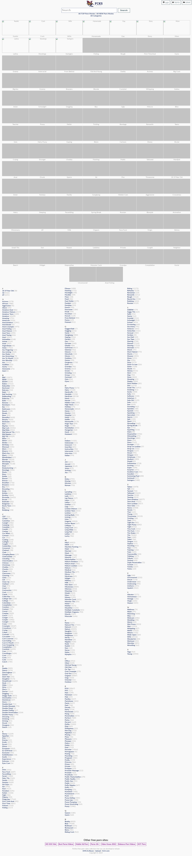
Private (67, 766)
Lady (66, 496)
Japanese (68, 466)
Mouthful (68, 608)
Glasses (68, 352)
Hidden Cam (70, 403)
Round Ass (131, 299)
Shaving (130, 345)
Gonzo (67, 360)
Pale (66, 697)
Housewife (69, 421)
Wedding (130, 620)
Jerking (68, 470)
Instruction (69, 449)
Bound (4, 478)
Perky (67, 720)
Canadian (6, 527)
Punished (68, 792)
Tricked (130, 560)
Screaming (131, 324)
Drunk (4, 723)
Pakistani (68, 695)
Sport (129, 421)
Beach (4, 411)
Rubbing (130, 301)
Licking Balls (70, 515)
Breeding (5, 489)
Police (67, 743)
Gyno (67, 381)
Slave (129, 377)
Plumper (68, 741)
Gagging (68, 331)
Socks (129, 392)
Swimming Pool (133, 476)
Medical (68, 570)
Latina (67, 502)
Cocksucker (7, 590)
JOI (66, 462)
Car (3, 538)
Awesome (6, 369)
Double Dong (7, 708)
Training (130, 550)
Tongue (130, 541)
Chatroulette (7, 556)
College (5, 601)
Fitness (67, 288)
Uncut (129, 580)
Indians (67, 441)
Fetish (4, 793)
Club (4, 586)
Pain (66, 693)
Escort (4, 744)
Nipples (68, 642)
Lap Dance (69, 498)
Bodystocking (7, 468)
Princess (68, 762)
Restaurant (69, 828)
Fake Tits (5, 778)
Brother (5, 495)
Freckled (68, 314)
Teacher (130, 495)
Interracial (69, 451)
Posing (67, 754)
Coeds (4, 594)
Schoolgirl (131, 320)
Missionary (69, 587)
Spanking (130, 413)
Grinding (68, 373)
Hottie (67, 419)
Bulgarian (6, 504)
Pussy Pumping (71, 802)
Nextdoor (68, 640)
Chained (5, 550)
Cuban (4, 632)
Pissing (67, 735)
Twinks (130, 567)
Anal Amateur (7, 322)
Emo (4, 738)
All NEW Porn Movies (105, 14)
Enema (5, 740)
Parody (67, 707)
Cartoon (5, 535)
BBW (4, 379)
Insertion (68, 447)
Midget (67, 578)
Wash (129, 612)
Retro (67, 830)
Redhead (68, 826)
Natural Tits (69, 625)
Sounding (131, 407)
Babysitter (6, 386)
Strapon (130, 451)
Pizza (67, 737)
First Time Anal (8, 801)
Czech (4, 662)
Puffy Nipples (70, 785)
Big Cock (5, 428)
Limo (67, 519)
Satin (129, 314)
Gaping (67, 337)
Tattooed (130, 493)
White (129, 630)
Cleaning (5, 575)
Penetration (69, 716)
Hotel (67, 417)
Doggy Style (7, 696)
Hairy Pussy (69, 388)
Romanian (131, 293)
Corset (5, 611)
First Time (6, 803)
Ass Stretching (8, 356)
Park (66, 705)
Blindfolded (6, 457)
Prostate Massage (72, 770)
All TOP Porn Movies (86, 14)
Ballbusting (6, 396)
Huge (67, 426)
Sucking (130, 465)
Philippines (69, 728)
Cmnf (4, 588)
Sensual (130, 333)
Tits (128, 535)
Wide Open (131, 635)
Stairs (129, 432)
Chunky (5, 569)
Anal (4, 337)
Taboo (129, 487)
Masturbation (70, 559)
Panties (68, 699)
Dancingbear (7, 672)
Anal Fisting (6, 329)
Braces (5, 481)
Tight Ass (130, 522)
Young (129, 654)
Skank (129, 369)
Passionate (69, 712)
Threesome (131, 516)
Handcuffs (69, 392)
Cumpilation (7, 647)
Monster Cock (70, 599)
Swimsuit (130, 478)
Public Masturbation (73, 777)
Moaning (68, 591)
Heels (67, 398)
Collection (6, 596)
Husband (68, 434)
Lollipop (68, 525)
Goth (67, 364)
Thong (129, 514)
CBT (4, 516)
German (68, 343)
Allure (4, 308)
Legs (66, 507)
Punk (67, 796)
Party (67, 709)
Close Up (5, 582)
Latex (67, 500)
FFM (4, 770)
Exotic (4, 757)
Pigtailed (68, 733)
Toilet (129, 539)
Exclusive (6, 753)
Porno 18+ (95, 844)
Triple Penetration (134, 562)
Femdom (5, 791)
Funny (67, 320)
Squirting (130, 430)
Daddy (4, 668)
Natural (68, 627)
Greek (67, 371)
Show (129, 358)
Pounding (68, 756)
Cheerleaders (7, 561)
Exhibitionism (7, 755)
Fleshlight (68, 293)
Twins (129, 569)
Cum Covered (7, 639)
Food (67, 299)
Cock (4, 592)
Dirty (4, 687)
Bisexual (5, 447)
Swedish (130, 474)
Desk (4, 683)
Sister (129, 367)
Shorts (129, 354)
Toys (129, 548)
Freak (67, 312)
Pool (66, 747)
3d (3, 293)
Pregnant (68, 758)
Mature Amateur (71, 561)
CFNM (4, 519)
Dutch (4, 727)
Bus (3, 508)
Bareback (6, 405)
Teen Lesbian (132, 504)
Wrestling (131, 645)
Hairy (67, 390)
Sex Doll (130, 337)
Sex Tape (130, 339)
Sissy (129, 362)
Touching (130, 546)
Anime (4, 341)
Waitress (130, 609)
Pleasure (68, 739)
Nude (67, 644)
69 (3, 295)
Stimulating (131, 436)
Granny (68, 369)
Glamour (68, 350)
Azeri (4, 371)
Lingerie (68, 521)
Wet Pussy (131, 624)
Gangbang (69, 335)
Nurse (67, 650)
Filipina (5, 797)
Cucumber (6, 636)
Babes (4, 384)
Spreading (131, 423)
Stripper (130, 455)
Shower (130, 356)
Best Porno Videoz (66, 844)
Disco (4, 689)
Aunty (4, 367)
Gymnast (68, 377)
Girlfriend (68, 348)
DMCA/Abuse (88, 851)
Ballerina (5, 398)
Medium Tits (70, 572)
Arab (4, 343)
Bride (4, 491)
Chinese (5, 563)
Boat (4, 466)
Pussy (67, 806)
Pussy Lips (69, 800)
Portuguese (69, 752)
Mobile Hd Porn (82, 844)
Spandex (130, 409)
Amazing (5, 318)
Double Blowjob (8, 706)
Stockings (131, 438)
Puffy (67, 787)
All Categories (96, 16)
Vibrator (130, 594)
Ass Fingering (7, 350)
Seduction (131, 331)
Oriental (68, 680)
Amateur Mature (8, 312)
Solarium (130, 398)
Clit (3, 580)
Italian (67, 455)
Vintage (130, 599)
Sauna (129, 316)
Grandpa (68, 367)
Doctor (5, 691)
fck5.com (105, 851)
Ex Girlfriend (7, 751)
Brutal (4, 499)
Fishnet (5, 805)
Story (129, 442)
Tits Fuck (130, 531)
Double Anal (7, 704)
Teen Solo (131, 506)
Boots (4, 472)
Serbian (130, 335)
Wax (129, 616)
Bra (3, 487)
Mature (68, 568)
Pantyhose (69, 701)
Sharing (130, 341)
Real (66, 824)
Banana (5, 403)
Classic (5, 571)
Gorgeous (68, 362)
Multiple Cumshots (72, 610)
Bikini (4, 441)
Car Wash (6, 533)
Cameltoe (6, 521)
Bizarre (5, 451)
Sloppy (130, 381)
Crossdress (6, 628)
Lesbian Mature (71, 509)
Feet (4, 789)
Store (129, 440)
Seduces (130, 329)
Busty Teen (6, 506)
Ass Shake (6, 354)
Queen (67, 813)
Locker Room (70, 523)
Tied (129, 520)
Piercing (68, 730)
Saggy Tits (131, 312)
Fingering (6, 799)
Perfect (68, 718)
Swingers (130, 480)
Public (67, 783)
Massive (68, 557)
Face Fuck (6, 772)
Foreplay (68, 305)
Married (68, 551)
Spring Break (132, 425)
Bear (4, 415)
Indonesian (69, 443)
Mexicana (68, 576)
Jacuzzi (67, 464)
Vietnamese (132, 597)
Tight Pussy (131, 525)
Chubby (5, 567)
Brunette (5, 497)
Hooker (68, 413)
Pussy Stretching (71, 804)
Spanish (130, 411)
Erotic (4, 742)
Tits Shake (131, 533)
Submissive (131, 463)
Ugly (129, 575)
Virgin (129, 601)
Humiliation (69, 428)
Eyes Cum (6, 763)
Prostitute (69, 775)
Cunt (4, 655)
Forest (67, 307)
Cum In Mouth (8, 643)
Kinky (67, 479)
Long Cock (69, 528)
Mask (67, 553)
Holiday (68, 407)
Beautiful (6, 417)
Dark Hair (6, 677)
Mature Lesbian (71, 566)
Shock (129, 350)
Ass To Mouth (7, 358)
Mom (67, 595)
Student (130, 459)
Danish (5, 675)
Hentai (67, 400)
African (5, 303)
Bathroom (6, 409)
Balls (4, 401)
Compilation (7, 605)
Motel (67, 604)
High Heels (69, 405)
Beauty (5, 419)
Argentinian (6, 346)
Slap (129, 375)
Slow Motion (132, 383)
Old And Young (70, 665)
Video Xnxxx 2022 (108, 844)
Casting (5, 540)
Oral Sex (68, 673)
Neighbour (69, 635)
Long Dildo (69, 530)
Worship (130, 643)
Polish (67, 745)
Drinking (5, 719)
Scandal (130, 318)
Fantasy (5, 782)
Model (67, 593)
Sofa (129, 394)
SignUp (177, 2)
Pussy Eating (70, 798)
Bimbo (4, 443)
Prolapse (68, 768)
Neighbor (68, 633)
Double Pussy (7, 715)
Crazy (4, 624)
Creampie (6, 626)
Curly (4, 658)
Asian (4, 348)
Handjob (68, 394)
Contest (5, 609)
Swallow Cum (132, 472)
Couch (4, 615)
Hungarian (69, 430)
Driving (5, 721)
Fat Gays (5, 784)
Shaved (130, 343)
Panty (67, 703)
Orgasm (68, 676)
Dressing (5, 717)
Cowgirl (5, 622)
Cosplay (5, 613)
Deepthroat (6, 681)
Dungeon (5, 725)
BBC (4, 377)
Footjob (68, 303)
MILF (67, 543)
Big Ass (5, 426)
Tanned (130, 491)
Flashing (68, 291)
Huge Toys (69, 424)
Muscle (68, 614)
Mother (68, 606)
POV (67, 688)
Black (4, 455)
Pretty (67, 760)
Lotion (67, 534)
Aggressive (6, 306)
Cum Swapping (8, 645)
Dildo (4, 685)
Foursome (69, 309)
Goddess (68, 358)
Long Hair (68, 532)
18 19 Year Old (8, 291)
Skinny (130, 371)
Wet (129, 626)
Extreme (5, 761)
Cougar (5, 618)
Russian (130, 303)
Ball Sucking (7, 394)
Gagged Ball (69, 329)
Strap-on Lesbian (134, 446)
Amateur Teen (7, 314)
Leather (68, 504)
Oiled (67, 663)
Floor (67, 297)
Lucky (67, 536)
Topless (130, 544)
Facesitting (6, 774)
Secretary (131, 327)
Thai (129, 512)
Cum (4, 651)
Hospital (68, 415)
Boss (4, 474)
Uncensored (132, 577)
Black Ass (6, 453)
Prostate (68, 773)
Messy (67, 574)
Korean (67, 485)
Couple (5, 620)
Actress (5, 301)
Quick (67, 815)
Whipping (131, 628)
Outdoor (68, 682)
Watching (131, 614)
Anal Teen (6, 333)
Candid (5, 529)
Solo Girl (130, 400)
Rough (129, 297)
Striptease (131, 457)
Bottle (4, 476)
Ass (3, 362)
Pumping (68, 789)
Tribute (130, 558)
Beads (4, 413)
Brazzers (5, 485)
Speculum (131, 415)
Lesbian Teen (70, 511)
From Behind (70, 318)
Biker (4, 438)
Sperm (129, 417)
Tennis (129, 510)
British (4, 493)
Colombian (6, 603)
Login (167, 2)
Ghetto (67, 345)
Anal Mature (7, 331)
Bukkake (5, 502)
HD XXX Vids (51, 844)
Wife (129, 637)
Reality (67, 821)
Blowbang (6, 462)
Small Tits (131, 388)
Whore (130, 633)
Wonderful (131, 639)
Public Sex (69, 781)
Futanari (68, 322)
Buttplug (5, 510)
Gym (66, 379)
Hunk (67, 432)
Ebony (4, 734)
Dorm (4, 702)
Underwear (131, 582)
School (130, 322)
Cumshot (5, 649)
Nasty (67, 623)
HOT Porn (142, 844)
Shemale (130, 348)
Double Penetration (10, 712)
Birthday (5, 445)
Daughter (6, 679)
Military (68, 580)
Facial (4, 776)
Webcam (130, 618)
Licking (67, 517)
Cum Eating (6, 641)
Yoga (129, 652)
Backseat (6, 388)
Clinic (4, 578)
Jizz (66, 472)
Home (67, 411)
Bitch (4, 449)
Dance (4, 670)
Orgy (67, 678)
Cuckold (5, 634)
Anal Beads (6, 325)
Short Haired (132, 352)
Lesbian (68, 513)
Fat (3, 787)
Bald (4, 392)
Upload (187, 2)
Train (129, 552)
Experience (6, 759)
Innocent (68, 445)
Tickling (130, 518)
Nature (67, 629)
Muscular (68, 616)
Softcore (130, 396)
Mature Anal (70, 564)
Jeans (67, 468)
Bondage (5, 470)
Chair (4, 552)
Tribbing (130, 556)
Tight (129, 527)
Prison (67, 764)
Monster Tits (70, 601)
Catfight (5, 542)
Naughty (68, 631)
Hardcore (68, 396)
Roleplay (130, 291)
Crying (4, 630)
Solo (129, 402)
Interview (68, 453)
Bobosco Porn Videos (126, 844)
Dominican (6, 700)
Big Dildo (5, 430)
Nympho (68, 654)
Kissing (67, 481)
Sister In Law (132, 364)
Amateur (5, 316)
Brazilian (5, 483)
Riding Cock (69, 832)
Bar (3, 407)
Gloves (67, 356)
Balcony (5, 390)
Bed (3, 424)
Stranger (130, 444)
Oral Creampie (70, 671)
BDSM (4, 382)
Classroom (6, 573)
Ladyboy (68, 494)
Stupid (129, 461)
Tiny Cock (131, 529)
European (6, 748)
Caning (5, 531)
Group (67, 375)
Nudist (67, 646)
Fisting (4, 808)
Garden (68, 339)
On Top (68, 669)
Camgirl (5, 523)
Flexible (68, 295)
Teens (129, 508)
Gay (66, 341)
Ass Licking (6, 352)
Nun (66, 648)
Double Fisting (8, 710)
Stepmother (132, 434)
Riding (129, 288)
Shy (128, 360)
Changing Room (8, 554)
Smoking (130, 390)
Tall (128, 489)
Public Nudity (70, 779)
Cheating (5, 559)
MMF (67, 545)
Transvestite (132, 554)
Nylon (67, 652)
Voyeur (130, 603)
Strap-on (130, 449)
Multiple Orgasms (72, 612)
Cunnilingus (6, 653)
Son (128, 404)
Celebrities (6, 546)
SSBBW (130, 310)
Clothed (5, 584)
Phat (66, 726)
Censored (6, 548)
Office (67, 661)
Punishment (69, 794)
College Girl (7, 599)
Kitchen (68, 483)
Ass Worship (7, 360)
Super (129, 468)
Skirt (129, 373)
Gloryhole (69, 354)
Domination (6, 698)
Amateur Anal (7, 310)
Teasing (130, 497)
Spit (128, 419)
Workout (130, 641)
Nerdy (67, 637)
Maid (67, 549)
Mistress (68, 589)
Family (4, 780)
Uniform (130, 586)
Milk (66, 583)
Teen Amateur (132, 499)
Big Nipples (6, 434)
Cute (4, 660)
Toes (129, 537)
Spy (128, 428)
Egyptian (5, 736)
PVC (66, 691)
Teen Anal (131, 501)
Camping (5, 525)
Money (67, 597)
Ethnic (4, 746)
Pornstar (68, 749)
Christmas (6, 565)
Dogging (5, 694)
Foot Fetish (69, 301)
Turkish (130, 565)
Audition (5, 365)
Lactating (68, 492)
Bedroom (6, 422)
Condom (5, 607)
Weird (129, 622)
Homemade (69, 409)
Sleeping (130, 379)
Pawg (67, 714)
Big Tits (5, 436)
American (6, 320)
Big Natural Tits (8, 432)
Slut (128, 385)
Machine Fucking (71, 547)
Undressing (131, 584)
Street (129, 453)
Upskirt (130, 588)
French (67, 316)
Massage (68, 555)
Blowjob (5, 464)
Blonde (5, 459)
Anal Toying (6, 335)
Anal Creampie (8, 327)
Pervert (68, 722)
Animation (6, 339)
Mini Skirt (69, 585)
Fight (4, 795)
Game (67, 333)
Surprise (130, 470)
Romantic (131, 295)
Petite (67, 724)
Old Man (68, 667)
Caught (5, 544)
